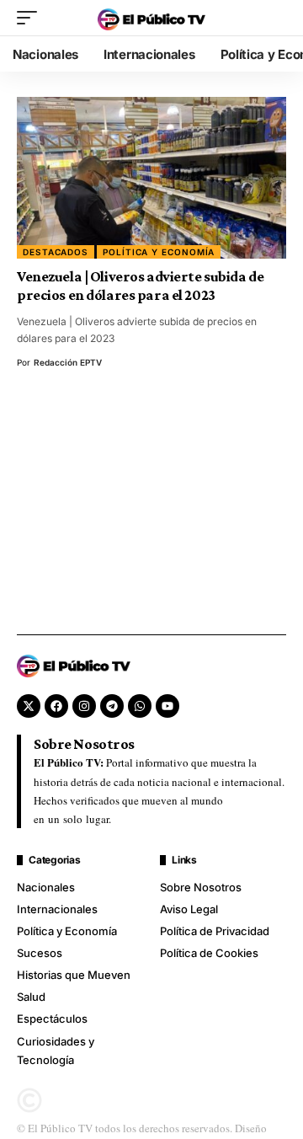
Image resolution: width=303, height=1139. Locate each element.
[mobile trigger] (31, 17)
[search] (273, 17)
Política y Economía (159, 252)
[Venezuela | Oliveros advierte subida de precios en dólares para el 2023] (151, 178)
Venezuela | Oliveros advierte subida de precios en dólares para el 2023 (140, 285)
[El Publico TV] (151, 17)
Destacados (55, 252)
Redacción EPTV (68, 362)
